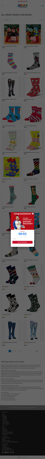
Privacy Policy (30, 244)
